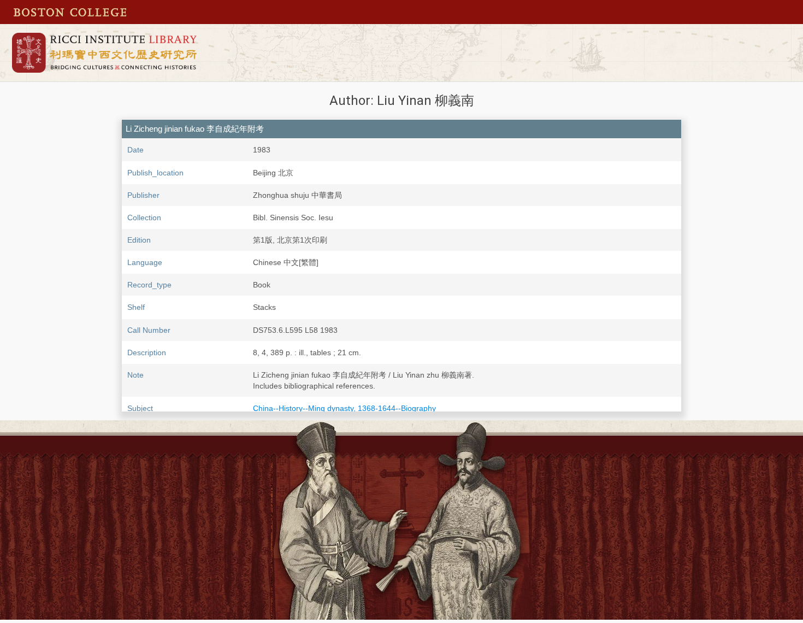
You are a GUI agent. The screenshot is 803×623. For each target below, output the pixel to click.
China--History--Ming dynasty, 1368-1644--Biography (344, 408)
